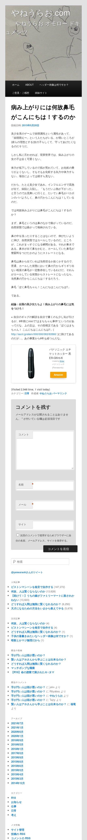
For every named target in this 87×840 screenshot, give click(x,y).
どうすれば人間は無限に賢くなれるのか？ (36, 663)
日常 (26, 393)
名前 (25, 484)
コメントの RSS (21, 838)
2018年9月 (17, 740)
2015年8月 (17, 761)
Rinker (62, 361)
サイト (22, 524)
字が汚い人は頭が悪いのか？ (28, 655)
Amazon (58, 374)
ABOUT (29, 84)
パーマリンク (59, 393)
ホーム (15, 84)
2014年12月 (18, 783)
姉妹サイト (41, 92)
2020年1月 (17, 736)
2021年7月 (17, 723)
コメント (23, 434)
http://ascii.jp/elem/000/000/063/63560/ (34, 334)
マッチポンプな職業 (23, 668)
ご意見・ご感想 (20, 92)
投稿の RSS (18, 834)
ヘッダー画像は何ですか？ (54, 84)
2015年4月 (17, 774)
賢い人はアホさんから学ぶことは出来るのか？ (38, 659)
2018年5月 (17, 744)
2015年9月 (17, 757)
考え (13, 815)
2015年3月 (17, 778)
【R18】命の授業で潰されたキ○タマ (32, 672)
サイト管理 (17, 830)
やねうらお (46, 393)
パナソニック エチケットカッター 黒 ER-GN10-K (60, 353)
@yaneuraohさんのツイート (27, 572)
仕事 (13, 806)
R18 (13, 798)
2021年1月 (17, 727)
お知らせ (16, 802)
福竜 (73, 704)
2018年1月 (17, 749)
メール (25, 504)
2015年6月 (17, 766)
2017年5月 (17, 753)
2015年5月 (17, 770)
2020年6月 (17, 732)
